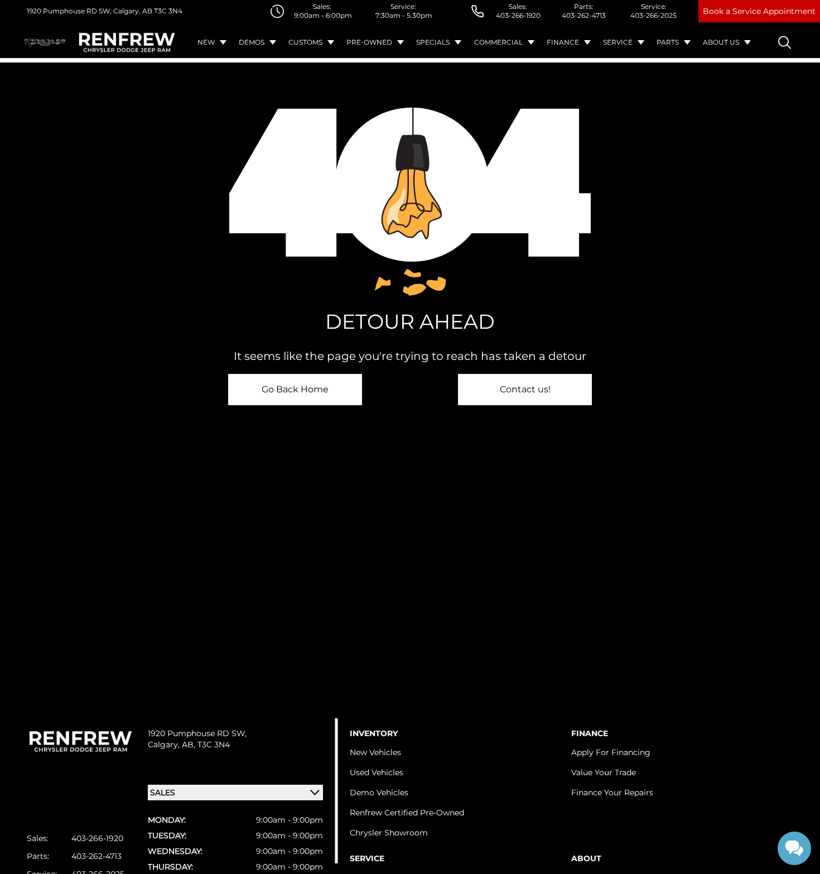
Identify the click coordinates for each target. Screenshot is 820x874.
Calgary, (165, 744)
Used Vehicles (376, 772)
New (206, 42)
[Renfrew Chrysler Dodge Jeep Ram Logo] (126, 42)
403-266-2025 (653, 15)
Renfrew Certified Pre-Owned (407, 813)
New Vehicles (375, 752)
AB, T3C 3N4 (206, 744)
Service (618, 42)
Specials (433, 42)
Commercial (498, 42)
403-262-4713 (584, 15)
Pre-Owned (369, 42)
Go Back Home (295, 389)
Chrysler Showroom (389, 833)
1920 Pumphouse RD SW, (69, 11)
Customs (305, 42)
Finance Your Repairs (612, 792)
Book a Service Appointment (759, 11)
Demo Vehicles (379, 792)
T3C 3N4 (167, 11)
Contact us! (525, 389)
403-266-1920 (518, 15)
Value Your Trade (603, 772)
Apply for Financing (610, 752)
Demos (251, 42)
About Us (721, 42)
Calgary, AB (132, 11)
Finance (563, 42)
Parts (668, 42)
